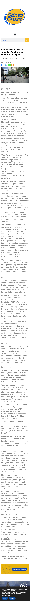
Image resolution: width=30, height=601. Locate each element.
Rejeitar (12, 598)
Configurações (6, 595)
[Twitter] (6, 65)
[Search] (27, 40)
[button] (15, 34)
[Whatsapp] (9, 65)
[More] (12, 65)
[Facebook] (2, 65)
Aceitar (4, 598)
